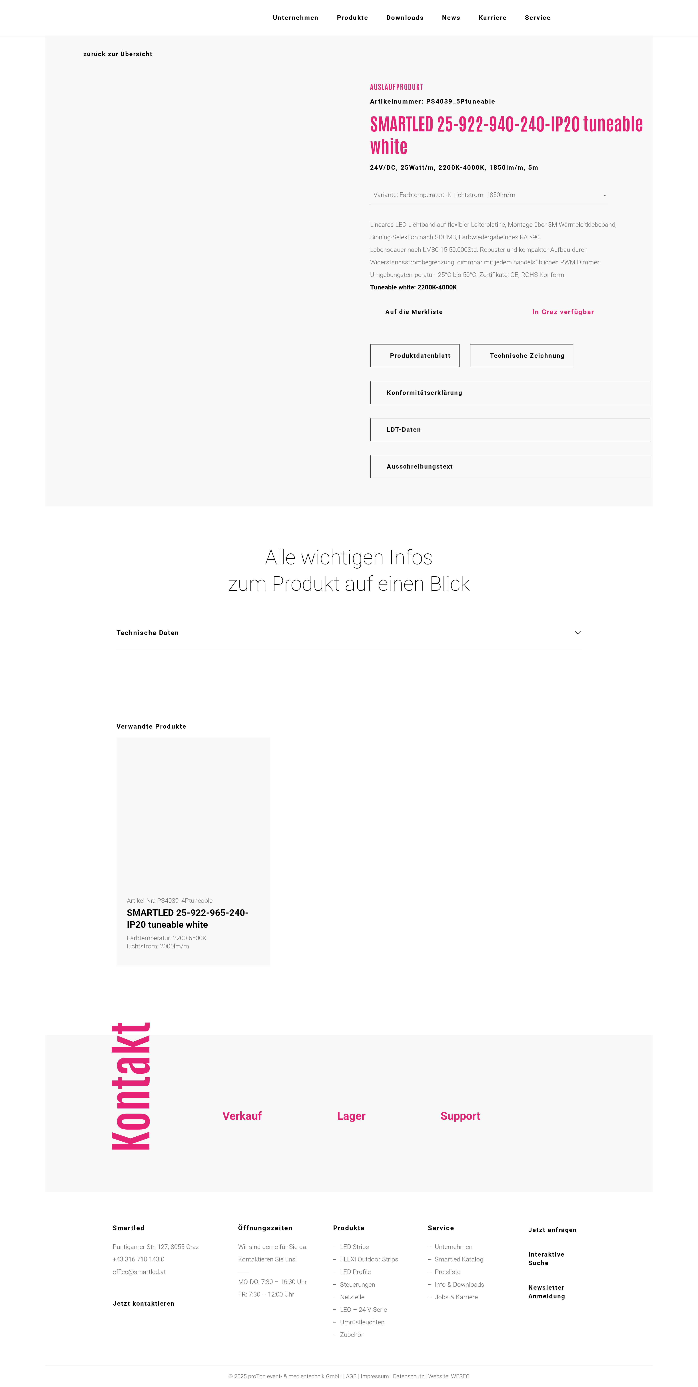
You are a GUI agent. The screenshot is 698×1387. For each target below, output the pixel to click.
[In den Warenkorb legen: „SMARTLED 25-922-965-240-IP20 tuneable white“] (253, 755)
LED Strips (354, 1246)
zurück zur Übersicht (118, 54)
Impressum (375, 1376)
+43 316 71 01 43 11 (351, 1161)
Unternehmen (453, 1246)
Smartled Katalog (459, 1259)
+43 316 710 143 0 (460, 1161)
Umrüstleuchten (362, 1322)
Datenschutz (408, 1376)
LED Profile (355, 1271)
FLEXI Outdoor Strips (369, 1259)
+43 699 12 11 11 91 (242, 1174)
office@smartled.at (139, 1271)
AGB (351, 1376)
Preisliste (447, 1271)
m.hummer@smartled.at (460, 1186)
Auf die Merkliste (414, 311)
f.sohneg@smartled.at (242, 1186)
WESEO (460, 1376)
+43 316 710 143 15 (242, 1161)
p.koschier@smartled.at (351, 1174)
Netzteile (352, 1297)
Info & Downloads (459, 1284)
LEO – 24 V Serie (363, 1309)
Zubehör (351, 1334)
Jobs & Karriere (456, 1297)
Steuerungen (357, 1284)
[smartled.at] (77, 17)
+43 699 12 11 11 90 (460, 1174)
